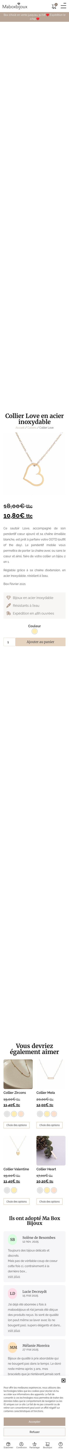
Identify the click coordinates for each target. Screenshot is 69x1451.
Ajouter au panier (40, 642)
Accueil (20, 427)
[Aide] (61, 1444)
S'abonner (8, 1447)
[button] (63, 1380)
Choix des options (16, 1125)
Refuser (35, 1432)
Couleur (34, 626)
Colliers (31, 427)
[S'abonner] (8, 1444)
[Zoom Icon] (34, 463)
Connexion (21, 1447)
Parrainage (34, 1447)
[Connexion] (21, 1444)
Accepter (34, 1421)
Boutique (47, 1447)
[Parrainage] (34, 1444)
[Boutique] (47, 1444)
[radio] (34, 631)
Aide (61, 1447)
